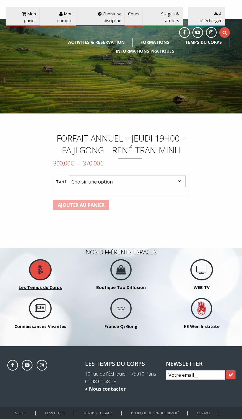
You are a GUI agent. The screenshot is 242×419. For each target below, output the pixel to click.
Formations (154, 42)
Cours (133, 14)
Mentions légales (98, 413)
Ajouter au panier (81, 205)
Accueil (21, 413)
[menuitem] (96, 42)
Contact (203, 413)
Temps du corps (203, 42)
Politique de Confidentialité (155, 413)
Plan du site (55, 413)
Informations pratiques (145, 51)
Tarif (61, 181)
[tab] (225, 32)
